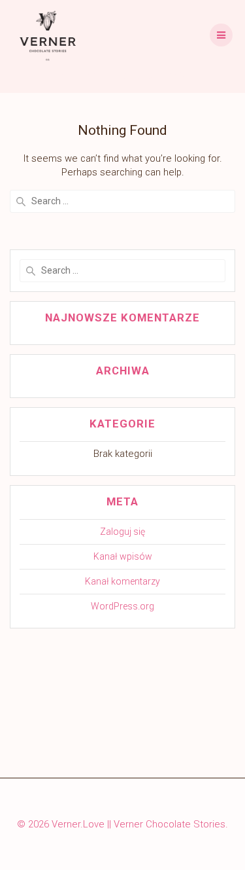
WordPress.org (122, 606)
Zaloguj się (122, 531)
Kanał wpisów (122, 556)
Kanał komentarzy (122, 581)
